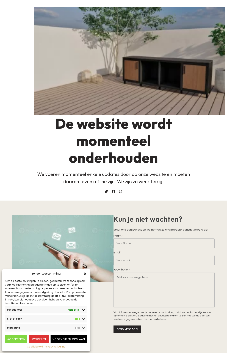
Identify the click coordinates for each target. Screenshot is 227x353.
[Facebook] (114, 191)
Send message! (127, 329)
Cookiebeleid (35, 346)
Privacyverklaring (55, 346)
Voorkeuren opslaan (68, 339)
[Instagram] (121, 191)
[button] (85, 273)
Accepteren (16, 339)
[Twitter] (106, 191)
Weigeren (39, 339)
